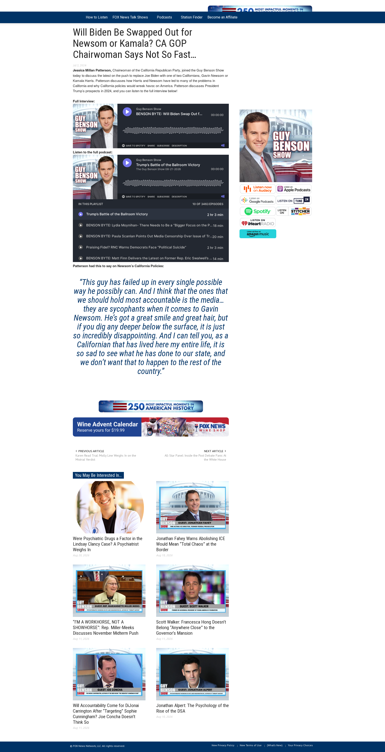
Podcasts (163, 19)
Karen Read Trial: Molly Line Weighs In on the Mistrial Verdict (106, 457)
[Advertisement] (276, 67)
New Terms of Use (251, 745)
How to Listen (97, 17)
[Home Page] (78, 17)
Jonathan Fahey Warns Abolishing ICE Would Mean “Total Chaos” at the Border (190, 544)
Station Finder (192, 17)
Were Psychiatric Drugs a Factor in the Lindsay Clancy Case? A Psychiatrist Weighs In (107, 544)
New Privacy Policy (223, 745)
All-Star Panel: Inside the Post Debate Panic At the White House (195, 457)
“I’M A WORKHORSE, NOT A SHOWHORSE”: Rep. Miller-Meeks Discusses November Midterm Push (105, 627)
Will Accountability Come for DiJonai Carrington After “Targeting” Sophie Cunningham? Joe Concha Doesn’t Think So (106, 714)
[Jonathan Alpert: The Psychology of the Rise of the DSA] (192, 674)
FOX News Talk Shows (129, 19)
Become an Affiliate (222, 17)
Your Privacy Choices (300, 745)
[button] (307, 17)
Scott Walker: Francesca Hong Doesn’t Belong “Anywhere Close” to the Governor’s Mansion (191, 627)
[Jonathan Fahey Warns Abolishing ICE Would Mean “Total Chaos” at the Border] (192, 507)
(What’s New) (275, 745)
